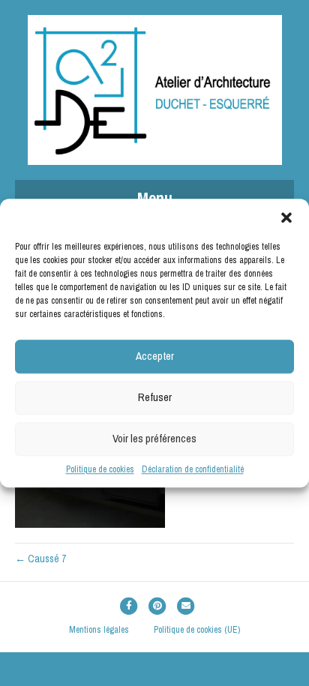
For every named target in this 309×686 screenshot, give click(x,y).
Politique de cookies (100, 469)
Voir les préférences (154, 438)
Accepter (155, 356)
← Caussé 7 (40, 558)
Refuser (155, 397)
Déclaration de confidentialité (193, 469)
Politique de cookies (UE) (197, 630)
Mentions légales (99, 630)
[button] (286, 217)
